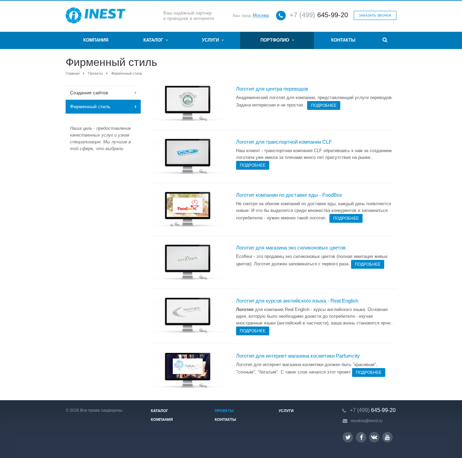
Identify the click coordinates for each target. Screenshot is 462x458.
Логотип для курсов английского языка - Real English (297, 301)
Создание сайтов (89, 92)
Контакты (343, 40)
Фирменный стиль (90, 106)
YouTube (387, 437)
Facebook (361, 437)
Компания (95, 40)
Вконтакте (374, 437)
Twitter (348, 437)
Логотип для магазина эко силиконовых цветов (291, 247)
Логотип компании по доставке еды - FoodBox (289, 195)
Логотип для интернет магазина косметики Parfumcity (298, 356)
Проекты (95, 73)
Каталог (154, 40)
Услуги (212, 40)
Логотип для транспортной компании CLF (284, 142)
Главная (72, 73)
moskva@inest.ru (367, 420)
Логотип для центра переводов (272, 89)
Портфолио (276, 40)
